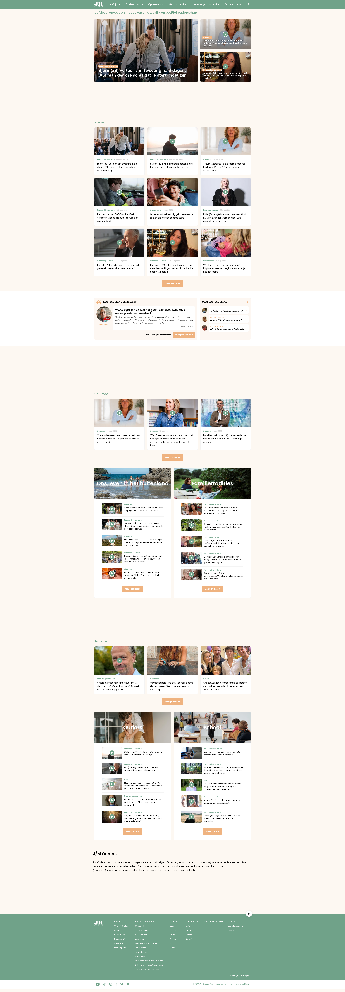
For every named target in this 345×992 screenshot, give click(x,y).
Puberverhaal (141, 947)
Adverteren (119, 943)
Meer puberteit (173, 701)
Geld (188, 926)
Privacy (231, 930)
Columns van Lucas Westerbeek (149, 965)
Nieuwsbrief (119, 939)
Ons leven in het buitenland (147, 943)
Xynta (246, 984)
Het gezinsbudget (142, 930)
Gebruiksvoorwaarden (237, 926)
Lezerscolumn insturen (213, 921)
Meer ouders (132, 831)
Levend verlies (141, 939)
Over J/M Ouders (121, 926)
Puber (172, 947)
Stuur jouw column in (184, 335)
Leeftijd (113, 4)
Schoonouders (141, 956)
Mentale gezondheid (204, 4)
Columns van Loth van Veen (147, 969)
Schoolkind (174, 943)
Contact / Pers (120, 934)
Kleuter (173, 939)
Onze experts (233, 4)
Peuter (172, 934)
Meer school (212, 831)
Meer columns (172, 457)
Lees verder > (187, 326)
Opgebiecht (140, 926)
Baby (172, 926)
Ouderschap (133, 4)
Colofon (117, 930)
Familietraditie (141, 952)
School (189, 939)
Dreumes (173, 930)
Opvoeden (154, 4)
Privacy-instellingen (239, 975)
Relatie (189, 934)
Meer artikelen (172, 283)
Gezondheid (176, 4)
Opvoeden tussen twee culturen (149, 961)
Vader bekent (141, 934)
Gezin (188, 930)
